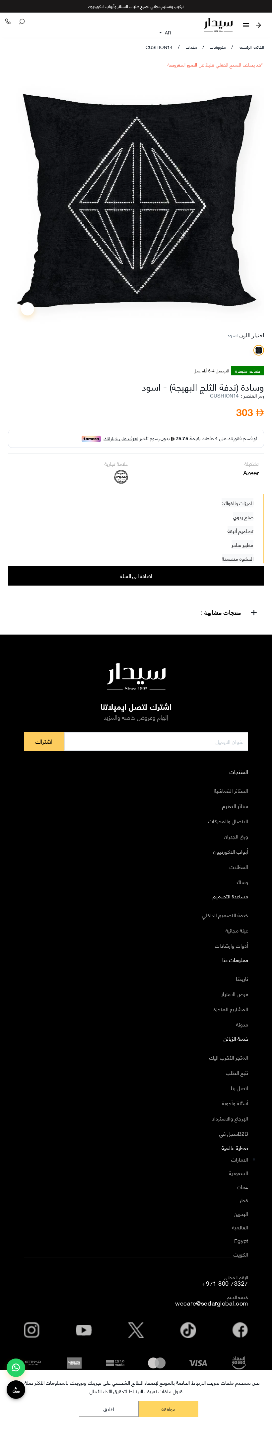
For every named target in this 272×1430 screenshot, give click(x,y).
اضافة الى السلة (136, 575)
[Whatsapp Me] (16, 1370)
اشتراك (43, 741)
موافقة (168, 1408)
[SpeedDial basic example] (16, 1367)
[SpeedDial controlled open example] (27, 308)
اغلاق (108, 1408)
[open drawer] (246, 25)
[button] (136, 614)
